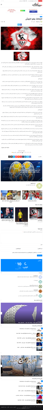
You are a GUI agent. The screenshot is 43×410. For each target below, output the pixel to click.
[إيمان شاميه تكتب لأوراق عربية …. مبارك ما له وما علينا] (39, 388)
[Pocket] (16, 157)
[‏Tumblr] (23, 157)
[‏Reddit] (18, 157)
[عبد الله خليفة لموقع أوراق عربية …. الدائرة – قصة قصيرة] (39, 402)
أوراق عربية (24, 406)
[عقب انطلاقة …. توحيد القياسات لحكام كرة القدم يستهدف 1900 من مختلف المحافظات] (21, 214)
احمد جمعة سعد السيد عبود (34, 285)
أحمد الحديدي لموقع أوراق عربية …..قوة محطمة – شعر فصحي (29, 0)
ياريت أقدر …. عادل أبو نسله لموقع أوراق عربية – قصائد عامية (26, 333)
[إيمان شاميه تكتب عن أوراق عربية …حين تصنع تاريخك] (39, 330)
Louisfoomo (35, 275)
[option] (21, 170)
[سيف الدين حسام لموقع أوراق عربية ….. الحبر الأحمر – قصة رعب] (39, 397)
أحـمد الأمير (38, 21)
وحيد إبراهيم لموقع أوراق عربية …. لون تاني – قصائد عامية (26, 338)
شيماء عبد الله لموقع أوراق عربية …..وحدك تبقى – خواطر (26, 347)
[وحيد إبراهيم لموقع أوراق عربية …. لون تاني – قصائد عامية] (39, 339)
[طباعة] (9, 157)
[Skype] (14, 157)
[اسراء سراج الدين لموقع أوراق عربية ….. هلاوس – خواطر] (39, 392)
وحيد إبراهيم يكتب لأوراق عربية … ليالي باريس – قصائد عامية (26, 342)
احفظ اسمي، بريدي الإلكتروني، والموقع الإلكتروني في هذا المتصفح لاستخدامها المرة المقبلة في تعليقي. (26, 252)
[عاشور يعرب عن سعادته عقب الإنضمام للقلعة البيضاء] (35, 213)
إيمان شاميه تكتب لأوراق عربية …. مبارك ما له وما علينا (27, 386)
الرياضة (37, 14)
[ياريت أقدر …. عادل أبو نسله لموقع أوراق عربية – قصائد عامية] (39, 335)
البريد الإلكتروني (40, 248)
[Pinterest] (21, 157)
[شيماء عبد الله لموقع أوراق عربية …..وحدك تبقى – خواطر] (39, 349)
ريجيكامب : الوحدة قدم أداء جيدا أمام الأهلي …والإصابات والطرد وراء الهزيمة (8, 220)
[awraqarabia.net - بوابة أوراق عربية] (37, 4)
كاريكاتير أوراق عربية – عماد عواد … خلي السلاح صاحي (31, 322)
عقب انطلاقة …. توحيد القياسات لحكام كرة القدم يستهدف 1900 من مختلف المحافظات (22, 224)
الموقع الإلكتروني (18, 248)
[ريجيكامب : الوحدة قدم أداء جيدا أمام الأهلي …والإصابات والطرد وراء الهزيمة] (7, 213)
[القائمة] (1, 4)
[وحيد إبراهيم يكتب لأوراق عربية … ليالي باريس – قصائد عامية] (39, 344)
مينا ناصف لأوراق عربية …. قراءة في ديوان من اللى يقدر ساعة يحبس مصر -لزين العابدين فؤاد (22, 375)
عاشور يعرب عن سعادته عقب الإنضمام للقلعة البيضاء (36, 220)
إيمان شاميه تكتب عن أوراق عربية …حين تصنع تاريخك (28, 328)
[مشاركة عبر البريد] (12, 157)
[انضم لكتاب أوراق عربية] (22, 10)
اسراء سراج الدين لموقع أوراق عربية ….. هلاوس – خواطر (27, 390)
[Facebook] (21, 25)
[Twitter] (18, 25)
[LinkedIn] (25, 157)
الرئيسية (40, 14)
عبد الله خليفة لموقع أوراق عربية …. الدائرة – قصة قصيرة (27, 400)
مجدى (37, 294)
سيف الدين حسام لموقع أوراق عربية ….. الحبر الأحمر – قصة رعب (26, 395)
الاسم (41, 244)
